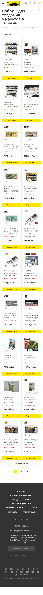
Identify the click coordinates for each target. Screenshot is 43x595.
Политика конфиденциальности (23, 556)
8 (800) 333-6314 (22, 526)
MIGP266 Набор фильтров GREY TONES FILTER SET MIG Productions (11, 315)
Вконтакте (15, 519)
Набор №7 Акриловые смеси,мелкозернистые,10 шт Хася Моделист (11, 104)
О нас (34, 508)
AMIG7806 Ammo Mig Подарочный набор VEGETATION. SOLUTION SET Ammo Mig (30, 357)
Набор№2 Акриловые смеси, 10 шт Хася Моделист (31, 104)
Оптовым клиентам (16, 508)
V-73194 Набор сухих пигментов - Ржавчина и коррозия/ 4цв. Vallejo (31, 189)
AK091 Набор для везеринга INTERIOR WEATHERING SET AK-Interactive (30, 62)
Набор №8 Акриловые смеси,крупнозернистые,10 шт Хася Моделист (11, 62)
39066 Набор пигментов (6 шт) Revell (10, 357)
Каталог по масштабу (21, 496)
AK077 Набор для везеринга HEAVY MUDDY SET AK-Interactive (11, 442)
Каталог (21, 491)
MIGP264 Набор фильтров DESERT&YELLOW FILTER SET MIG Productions (30, 146)
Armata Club (29, 512)
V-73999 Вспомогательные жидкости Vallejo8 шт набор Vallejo (31, 315)
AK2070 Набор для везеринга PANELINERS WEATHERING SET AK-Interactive (31, 442)
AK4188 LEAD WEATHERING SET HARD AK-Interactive (30, 231)
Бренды (15, 500)
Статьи (28, 500)
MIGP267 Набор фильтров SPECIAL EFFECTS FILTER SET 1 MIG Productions (11, 146)
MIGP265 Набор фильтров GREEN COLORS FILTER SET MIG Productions (11, 189)
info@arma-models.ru (23, 531)
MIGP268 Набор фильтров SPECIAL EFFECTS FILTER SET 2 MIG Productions (11, 231)
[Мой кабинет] (35, 3)
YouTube (27, 519)
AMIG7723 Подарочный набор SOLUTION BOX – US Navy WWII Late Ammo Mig (30, 273)
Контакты (12, 512)
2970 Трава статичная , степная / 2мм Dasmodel (9, 400)
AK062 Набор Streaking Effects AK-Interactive (30, 400)
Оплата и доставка (21, 504)
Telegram (21, 519)
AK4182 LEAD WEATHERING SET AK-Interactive (11, 273)
